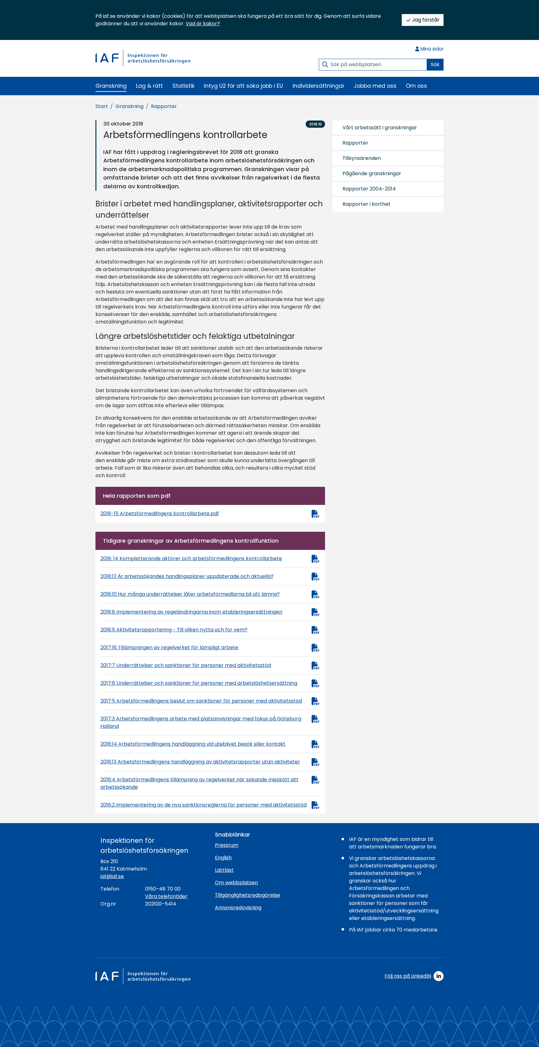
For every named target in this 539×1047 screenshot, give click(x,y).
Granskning (111, 86)
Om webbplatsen (236, 882)
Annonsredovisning (238, 907)
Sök (435, 64)
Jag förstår (425, 19)
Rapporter (164, 106)
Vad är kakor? (203, 23)
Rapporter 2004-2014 (369, 188)
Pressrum (226, 845)
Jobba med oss (375, 86)
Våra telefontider (166, 896)
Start (101, 106)
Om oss (416, 86)
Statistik (183, 86)
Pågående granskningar (371, 173)
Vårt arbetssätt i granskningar (379, 127)
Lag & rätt (149, 86)
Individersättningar (318, 86)
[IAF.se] (142, 58)
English (223, 857)
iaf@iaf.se (112, 876)
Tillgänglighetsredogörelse (247, 895)
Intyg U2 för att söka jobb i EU (243, 86)
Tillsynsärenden (361, 158)
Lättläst (224, 870)
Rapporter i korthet (366, 204)
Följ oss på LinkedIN (408, 976)
